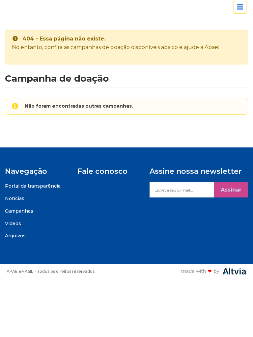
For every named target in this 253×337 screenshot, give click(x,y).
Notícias (14, 198)
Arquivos (15, 236)
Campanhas (19, 211)
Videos (13, 223)
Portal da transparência (33, 186)
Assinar (231, 190)
